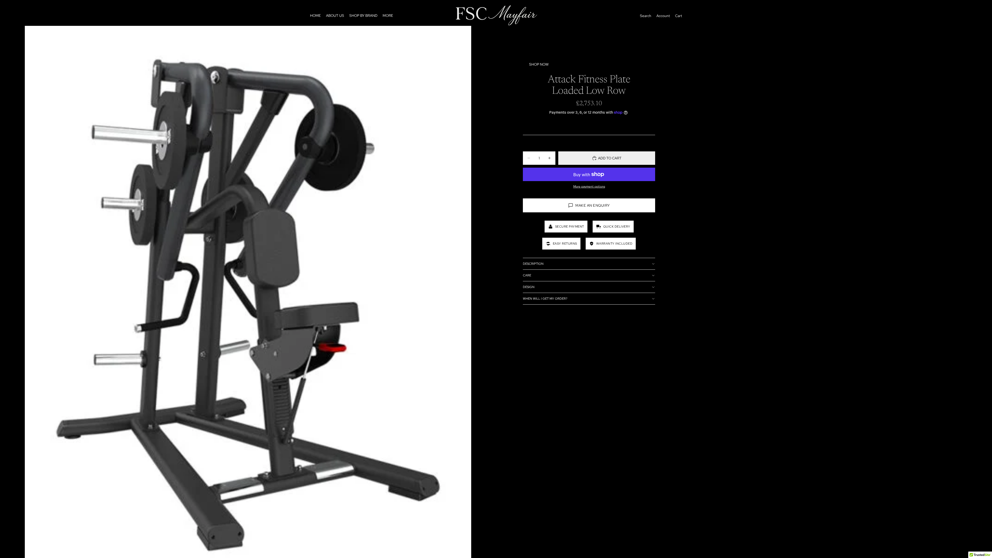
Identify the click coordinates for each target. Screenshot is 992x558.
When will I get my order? (545, 299)
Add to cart (610, 158)
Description (533, 264)
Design (528, 287)
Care (527, 275)
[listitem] (388, 16)
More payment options (589, 186)
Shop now (539, 64)
